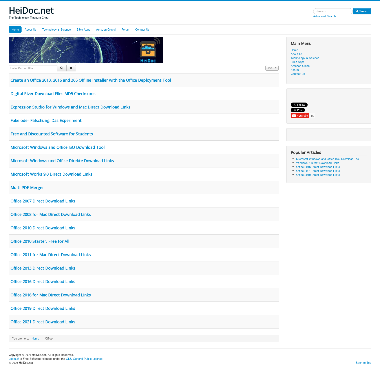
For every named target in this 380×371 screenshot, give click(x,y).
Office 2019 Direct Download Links (43, 308)
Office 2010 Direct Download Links (43, 227)
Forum (125, 29)
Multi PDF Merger (27, 187)
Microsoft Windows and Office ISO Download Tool (58, 147)
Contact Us (142, 29)
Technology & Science (56, 29)
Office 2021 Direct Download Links (43, 321)
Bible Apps (83, 29)
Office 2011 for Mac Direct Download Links (51, 254)
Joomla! (14, 358)
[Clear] (71, 68)
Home (15, 29)
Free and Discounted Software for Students (52, 133)
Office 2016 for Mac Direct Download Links (51, 295)
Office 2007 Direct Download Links (43, 201)
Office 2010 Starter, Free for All (40, 241)
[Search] (62, 68)
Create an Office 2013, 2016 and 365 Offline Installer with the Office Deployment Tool (91, 80)
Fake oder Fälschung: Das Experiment (46, 120)
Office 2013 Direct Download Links (43, 268)
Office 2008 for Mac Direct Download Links (51, 214)
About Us (31, 29)
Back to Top (363, 362)
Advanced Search (324, 16)
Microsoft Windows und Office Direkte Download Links (62, 160)
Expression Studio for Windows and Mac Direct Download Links (70, 107)
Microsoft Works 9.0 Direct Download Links (51, 174)
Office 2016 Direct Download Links (43, 281)
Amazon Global (106, 29)
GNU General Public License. (84, 358)
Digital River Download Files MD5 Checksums (53, 93)
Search (363, 11)
